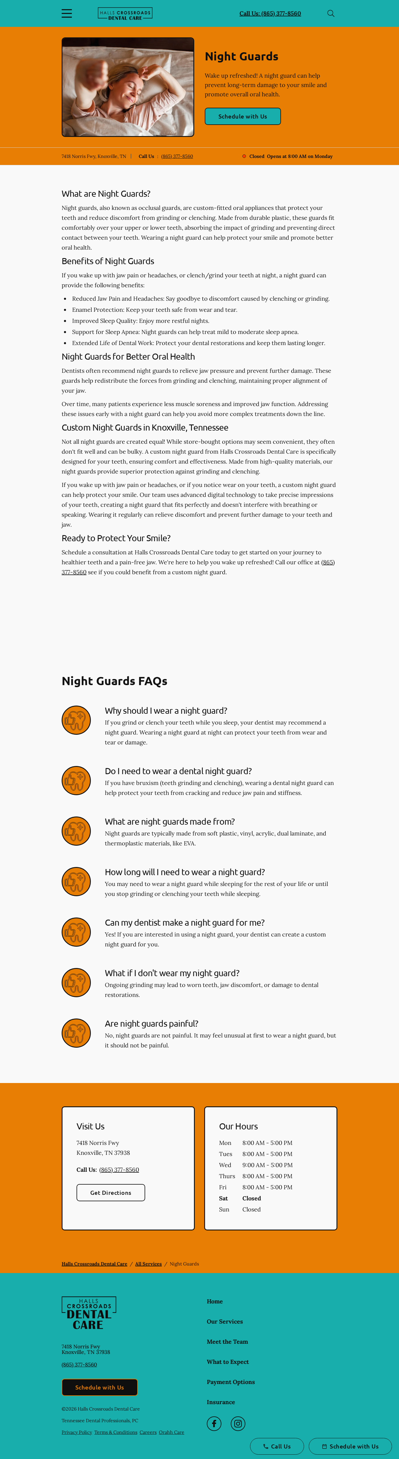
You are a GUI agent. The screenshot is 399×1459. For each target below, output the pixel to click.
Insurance (221, 1402)
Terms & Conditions (115, 1432)
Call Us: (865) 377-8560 (270, 13)
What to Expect (228, 1361)
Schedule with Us (242, 116)
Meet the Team (227, 1341)
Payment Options (231, 1381)
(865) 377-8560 (177, 156)
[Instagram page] (238, 1423)
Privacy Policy (77, 1432)
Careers (148, 1432)
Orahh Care (171, 1432)
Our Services (225, 1321)
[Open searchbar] (331, 13)
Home (215, 1301)
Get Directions (110, 1192)
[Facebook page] (214, 1423)
